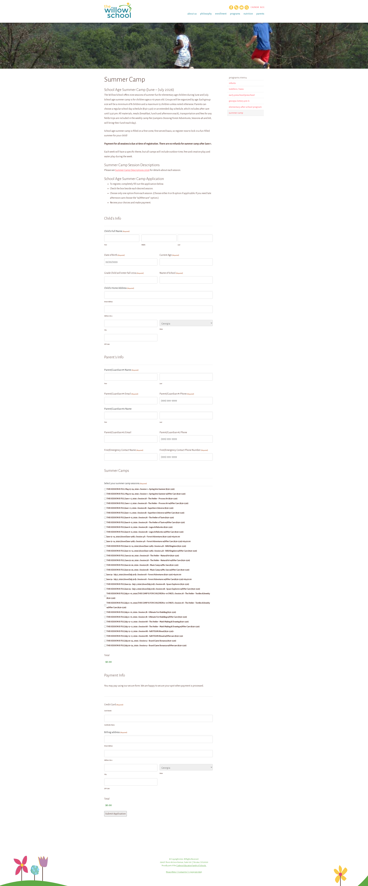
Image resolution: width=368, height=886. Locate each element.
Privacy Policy (171, 872)
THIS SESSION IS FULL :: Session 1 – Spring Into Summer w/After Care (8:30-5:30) (146, 494)
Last (179, 245)
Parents (260, 13)
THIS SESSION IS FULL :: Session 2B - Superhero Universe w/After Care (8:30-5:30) (145, 513)
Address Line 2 (108, 316)
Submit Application (115, 813)
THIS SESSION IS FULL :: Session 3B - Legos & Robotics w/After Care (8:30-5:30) (145, 532)
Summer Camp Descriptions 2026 (132, 170)
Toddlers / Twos (236, 89)
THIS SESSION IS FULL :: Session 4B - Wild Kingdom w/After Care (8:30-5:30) (152, 551)
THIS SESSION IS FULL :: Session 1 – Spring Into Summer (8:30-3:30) (141, 489)
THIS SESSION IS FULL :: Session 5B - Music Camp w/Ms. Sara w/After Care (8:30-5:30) (148, 570)
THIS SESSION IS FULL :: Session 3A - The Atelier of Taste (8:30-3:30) (140, 517)
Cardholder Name (109, 725)
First (105, 245)
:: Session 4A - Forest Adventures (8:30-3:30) (143, 537)
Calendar (255, 7)
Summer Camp (236, 113)
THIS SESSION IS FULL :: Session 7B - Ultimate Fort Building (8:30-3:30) (141, 612)
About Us (192, 13)
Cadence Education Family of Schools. (191, 866)
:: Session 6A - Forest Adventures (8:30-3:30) (144, 574)
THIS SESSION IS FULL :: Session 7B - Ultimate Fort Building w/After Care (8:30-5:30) (147, 617)
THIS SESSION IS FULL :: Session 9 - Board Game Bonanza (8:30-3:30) (141, 641)
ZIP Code (107, 344)
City (105, 330)
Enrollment (221, 13)
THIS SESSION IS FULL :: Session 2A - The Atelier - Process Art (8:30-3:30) (142, 499)
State (161, 329)
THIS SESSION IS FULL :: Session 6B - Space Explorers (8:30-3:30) (148, 584)
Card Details (108, 711)
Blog (262, 7)
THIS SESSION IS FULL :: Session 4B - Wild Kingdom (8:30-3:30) (146, 546)
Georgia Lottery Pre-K (239, 101)
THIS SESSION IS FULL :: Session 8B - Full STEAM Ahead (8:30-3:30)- (140, 631)
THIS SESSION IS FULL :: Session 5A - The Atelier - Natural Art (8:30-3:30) (143, 556)
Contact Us (182, 872)
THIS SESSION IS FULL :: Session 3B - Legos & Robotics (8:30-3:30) (139, 527)
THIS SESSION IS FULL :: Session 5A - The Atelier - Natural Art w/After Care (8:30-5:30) (148, 560)
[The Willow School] (122, 10)
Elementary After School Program (245, 107)
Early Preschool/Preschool (242, 95)
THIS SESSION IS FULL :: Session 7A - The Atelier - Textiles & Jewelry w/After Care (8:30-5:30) (158, 605)
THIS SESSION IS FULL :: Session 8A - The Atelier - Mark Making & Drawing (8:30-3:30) (148, 622)
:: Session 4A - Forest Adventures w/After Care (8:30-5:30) (149, 541)
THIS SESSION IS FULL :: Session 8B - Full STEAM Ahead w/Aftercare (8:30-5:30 (145, 636)
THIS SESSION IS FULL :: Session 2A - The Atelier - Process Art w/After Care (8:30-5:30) (147, 503)
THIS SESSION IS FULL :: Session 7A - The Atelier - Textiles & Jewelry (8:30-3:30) (158, 595)
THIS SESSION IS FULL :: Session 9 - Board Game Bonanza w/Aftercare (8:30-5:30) (146, 645)
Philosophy (206, 13)
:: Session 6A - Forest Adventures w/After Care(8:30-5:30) (149, 579)
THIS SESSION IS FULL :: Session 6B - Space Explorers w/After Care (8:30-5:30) (153, 589)
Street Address (108, 301)
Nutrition (248, 13)
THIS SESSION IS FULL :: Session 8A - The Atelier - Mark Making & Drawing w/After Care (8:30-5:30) (153, 626)
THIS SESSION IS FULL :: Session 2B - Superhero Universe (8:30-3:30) (140, 508)
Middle (143, 245)
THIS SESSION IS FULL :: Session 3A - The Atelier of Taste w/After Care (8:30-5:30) (146, 522)
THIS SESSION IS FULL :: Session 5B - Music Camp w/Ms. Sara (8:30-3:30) (142, 565)
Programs (235, 13)
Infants (232, 83)
